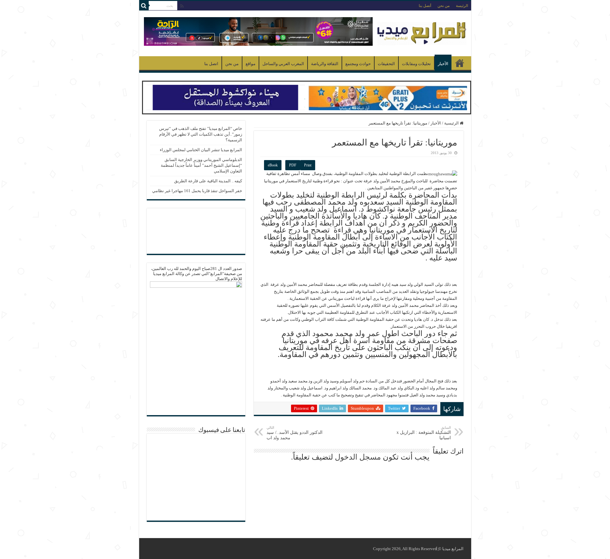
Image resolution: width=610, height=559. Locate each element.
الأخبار (443, 63)
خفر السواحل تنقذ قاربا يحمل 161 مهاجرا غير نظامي (197, 190)
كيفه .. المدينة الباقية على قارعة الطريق (208, 180)
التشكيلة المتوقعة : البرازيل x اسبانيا (423, 433)
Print (307, 165)
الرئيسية (459, 63)
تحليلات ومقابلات (416, 63)
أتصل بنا (425, 5)
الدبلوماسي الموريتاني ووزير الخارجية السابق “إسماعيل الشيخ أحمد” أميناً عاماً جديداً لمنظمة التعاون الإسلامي (201, 165)
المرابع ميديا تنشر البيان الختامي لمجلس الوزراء (201, 149)
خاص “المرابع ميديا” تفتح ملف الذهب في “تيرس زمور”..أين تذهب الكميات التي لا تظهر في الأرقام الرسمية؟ (200, 134)
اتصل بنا (211, 63)
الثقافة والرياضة (324, 63)
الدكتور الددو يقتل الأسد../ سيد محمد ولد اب (294, 433)
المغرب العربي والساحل (283, 63)
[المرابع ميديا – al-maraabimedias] (421, 31)
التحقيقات (386, 63)
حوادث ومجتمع (358, 63)
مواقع (250, 63)
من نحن (443, 5)
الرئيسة (462, 5)
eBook (273, 165)
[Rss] (182, 6)
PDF (292, 165)
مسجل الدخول (358, 457)
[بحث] (144, 5)
